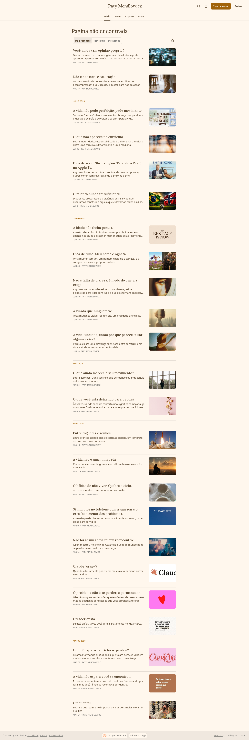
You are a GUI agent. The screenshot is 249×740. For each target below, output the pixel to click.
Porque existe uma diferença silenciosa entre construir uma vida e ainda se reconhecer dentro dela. (107, 345)
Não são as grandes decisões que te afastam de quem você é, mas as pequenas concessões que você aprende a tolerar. (108, 599)
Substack (218, 735)
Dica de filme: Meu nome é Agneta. (100, 254)
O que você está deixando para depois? (103, 399)
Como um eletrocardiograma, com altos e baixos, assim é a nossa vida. (107, 465)
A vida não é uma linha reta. (95, 459)
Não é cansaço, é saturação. (94, 77)
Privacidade (32, 735)
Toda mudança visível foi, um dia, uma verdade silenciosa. (107, 315)
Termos (43, 735)
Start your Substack (116, 735)
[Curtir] (75, 270)
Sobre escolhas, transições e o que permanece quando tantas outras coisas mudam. (108, 379)
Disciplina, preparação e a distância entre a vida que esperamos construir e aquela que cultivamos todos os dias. (108, 200)
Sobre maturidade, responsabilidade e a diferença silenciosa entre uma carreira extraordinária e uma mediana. (108, 143)
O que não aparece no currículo (98, 137)
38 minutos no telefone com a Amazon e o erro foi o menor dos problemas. (105, 511)
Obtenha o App (138, 735)
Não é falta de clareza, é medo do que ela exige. (105, 282)
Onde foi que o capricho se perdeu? (101, 650)
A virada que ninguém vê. (93, 311)
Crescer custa (84, 619)
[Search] (198, 6)
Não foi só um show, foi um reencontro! (103, 540)
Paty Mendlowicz (91, 62)
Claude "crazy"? (85, 566)
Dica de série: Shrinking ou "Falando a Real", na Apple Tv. (107, 165)
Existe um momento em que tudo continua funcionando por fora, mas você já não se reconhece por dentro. (108, 682)
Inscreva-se (220, 6)
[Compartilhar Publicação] (206, 6)
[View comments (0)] (99, 67)
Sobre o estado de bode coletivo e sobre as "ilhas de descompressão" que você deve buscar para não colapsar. (106, 83)
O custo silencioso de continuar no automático (100, 490)
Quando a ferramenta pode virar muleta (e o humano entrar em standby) (108, 572)
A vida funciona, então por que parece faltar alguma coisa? (107, 337)
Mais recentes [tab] (82, 40)
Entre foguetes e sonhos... (93, 433)
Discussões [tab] (114, 40)
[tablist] (97, 40)
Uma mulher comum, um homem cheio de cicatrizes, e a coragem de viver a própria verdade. (106, 260)
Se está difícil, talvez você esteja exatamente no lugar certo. (107, 623)
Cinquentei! (82, 703)
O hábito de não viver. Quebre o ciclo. (102, 486)
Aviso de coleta (56, 735)
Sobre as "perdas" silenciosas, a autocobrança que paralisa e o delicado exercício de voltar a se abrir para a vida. (108, 116)
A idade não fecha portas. (93, 228)
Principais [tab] (99, 40)
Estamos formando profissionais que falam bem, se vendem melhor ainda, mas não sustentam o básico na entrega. (108, 656)
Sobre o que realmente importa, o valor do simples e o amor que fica (108, 709)
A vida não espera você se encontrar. (102, 676)
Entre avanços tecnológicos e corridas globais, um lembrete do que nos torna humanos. (107, 439)
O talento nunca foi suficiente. (96, 194)
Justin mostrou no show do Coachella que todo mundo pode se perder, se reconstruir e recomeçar (108, 546)
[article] (124, 58)
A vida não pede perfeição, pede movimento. (107, 110)
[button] (107, 16)
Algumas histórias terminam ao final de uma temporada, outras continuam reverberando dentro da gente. (106, 173)
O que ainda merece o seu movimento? (103, 373)
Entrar (239, 6)
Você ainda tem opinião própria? (98, 50)
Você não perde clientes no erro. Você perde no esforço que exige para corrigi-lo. (107, 520)
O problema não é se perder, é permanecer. (106, 593)
